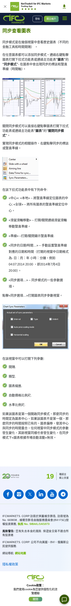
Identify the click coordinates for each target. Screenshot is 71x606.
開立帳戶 (51, 19)
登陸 (37, 19)
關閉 (35, 599)
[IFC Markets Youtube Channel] (52, 494)
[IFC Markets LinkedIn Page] (41, 494)
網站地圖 (20, 553)
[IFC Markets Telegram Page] (63, 494)
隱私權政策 (10, 564)
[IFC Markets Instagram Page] (19, 494)
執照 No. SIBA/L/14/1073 (34, 523)
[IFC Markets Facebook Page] (8, 494)
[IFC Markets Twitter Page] (30, 494)
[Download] (64, 6)
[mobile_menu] (65, 18)
